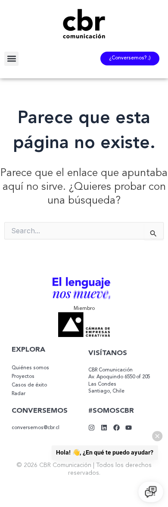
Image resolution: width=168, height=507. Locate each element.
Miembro (84, 308)
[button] (11, 59)
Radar (18, 393)
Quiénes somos (30, 368)
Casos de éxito (29, 385)
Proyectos (23, 376)
